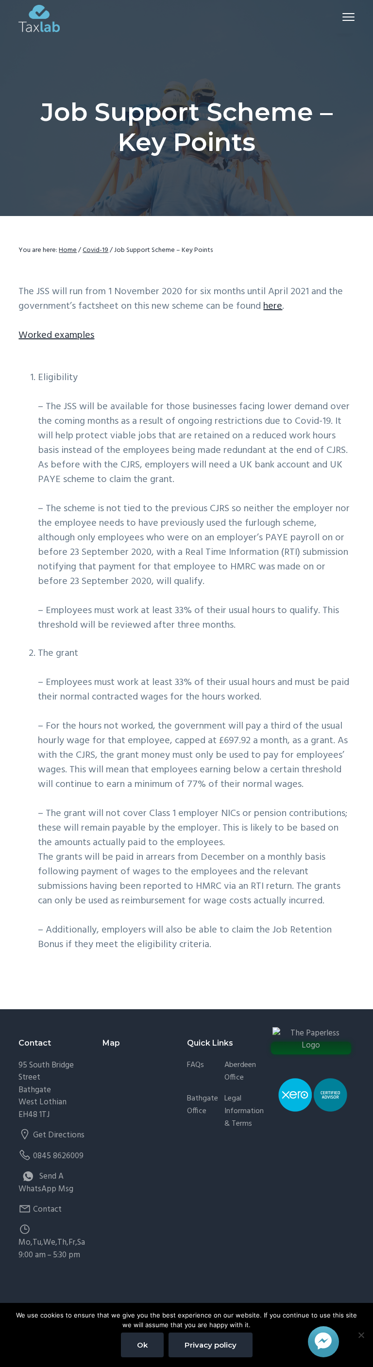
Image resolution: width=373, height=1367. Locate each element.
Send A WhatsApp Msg (45, 1183)
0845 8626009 (58, 1156)
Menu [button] (337, 16)
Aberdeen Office (240, 1071)
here (272, 306)
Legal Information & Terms (244, 1111)
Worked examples (56, 335)
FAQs (195, 1065)
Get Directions (59, 1135)
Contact (47, 1209)
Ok (142, 1345)
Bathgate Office (202, 1105)
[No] (361, 1335)
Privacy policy (211, 1345)
